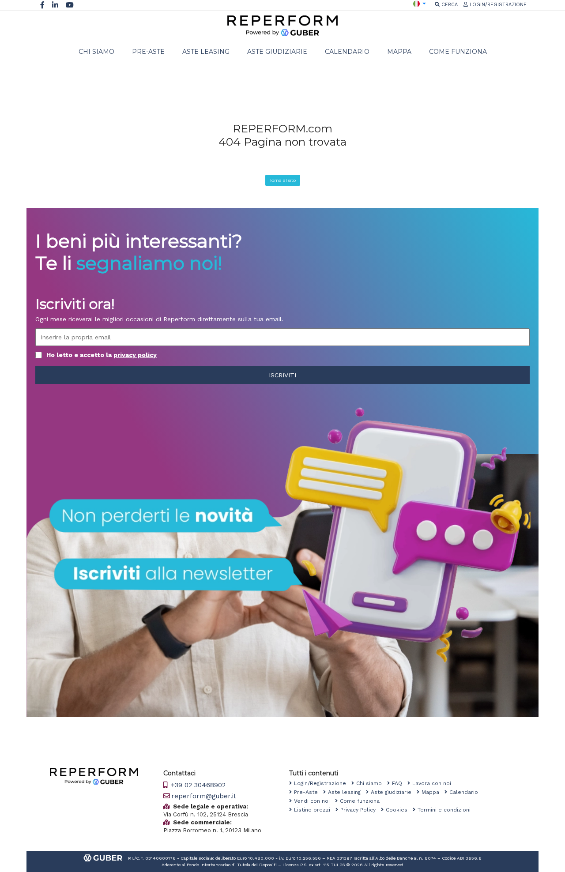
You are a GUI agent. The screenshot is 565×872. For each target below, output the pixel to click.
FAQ (399, 783)
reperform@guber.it (203, 796)
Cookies (399, 810)
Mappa (433, 792)
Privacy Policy (360, 810)
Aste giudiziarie (394, 792)
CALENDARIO (347, 52)
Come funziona (362, 801)
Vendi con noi (314, 801)
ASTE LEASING (206, 52)
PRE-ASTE (148, 52)
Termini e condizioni (447, 810)
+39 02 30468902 (197, 785)
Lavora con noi (434, 783)
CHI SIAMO (96, 52)
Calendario (466, 792)
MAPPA (399, 52)
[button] (419, 3)
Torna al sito (283, 180)
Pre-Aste (308, 792)
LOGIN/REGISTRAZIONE (497, 5)
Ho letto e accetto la (101, 354)
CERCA (449, 5)
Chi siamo (371, 783)
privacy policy (135, 354)
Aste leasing (347, 792)
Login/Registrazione (322, 783)
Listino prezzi (314, 810)
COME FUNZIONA (458, 52)
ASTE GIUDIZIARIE (277, 52)
